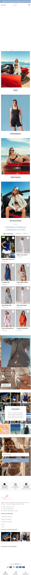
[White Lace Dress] (22, 238)
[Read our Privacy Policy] (28, 459)
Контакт (3, 515)
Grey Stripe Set (6, 297)
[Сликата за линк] (6, 488)
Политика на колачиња (6, 513)
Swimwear (15, 173)
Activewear (15, 131)
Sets (15, 89)
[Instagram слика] (15, 389)
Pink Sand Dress (21, 297)
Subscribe (15, 452)
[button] (1, 28)
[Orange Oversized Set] (22, 310)
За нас (2, 518)
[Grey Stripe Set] (8, 287)
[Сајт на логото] (15, 5)
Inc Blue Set (5, 275)
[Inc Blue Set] (8, 265)
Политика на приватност (7, 508)
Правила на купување (6, 510)
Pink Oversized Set (7, 320)
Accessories (15, 215)
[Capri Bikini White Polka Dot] (22, 265)
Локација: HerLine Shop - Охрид (10, 502)
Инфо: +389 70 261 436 (8, 498)
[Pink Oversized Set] (8, 310)
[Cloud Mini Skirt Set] (8, 241)
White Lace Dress (21, 248)
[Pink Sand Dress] (22, 287)
